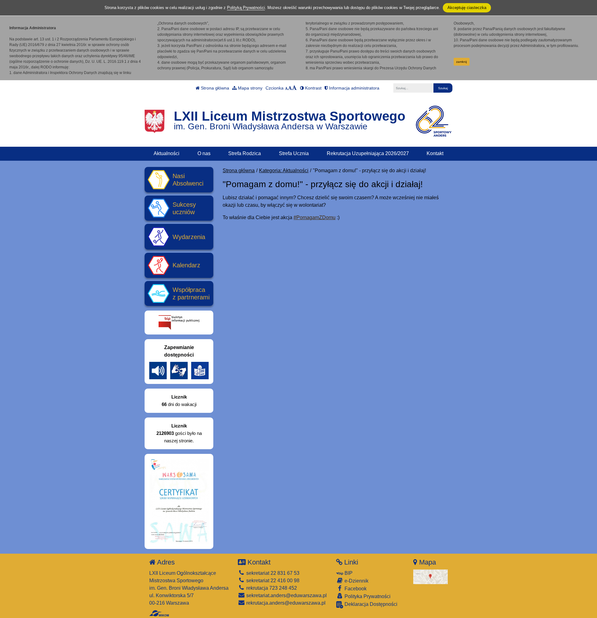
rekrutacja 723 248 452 (271, 588)
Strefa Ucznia (294, 153)
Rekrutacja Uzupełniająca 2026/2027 (368, 153)
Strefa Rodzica (244, 153)
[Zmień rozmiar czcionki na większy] (290, 87)
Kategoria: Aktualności (283, 170)
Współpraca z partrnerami (191, 293)
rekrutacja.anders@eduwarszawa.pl (285, 603)
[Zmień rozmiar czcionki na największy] (294, 87)
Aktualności (166, 153)
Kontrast (313, 87)
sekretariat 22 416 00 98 (272, 580)
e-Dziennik (355, 580)
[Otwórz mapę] (430, 576)
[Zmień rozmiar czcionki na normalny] (286, 87)
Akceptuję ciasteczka (466, 7)
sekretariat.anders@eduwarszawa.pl (286, 595)
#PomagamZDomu (315, 217)
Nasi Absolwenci (188, 180)
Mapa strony (249, 87)
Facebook (355, 588)
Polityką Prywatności (246, 7)
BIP (348, 573)
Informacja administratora (353, 87)
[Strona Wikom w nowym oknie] (159, 613)
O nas (204, 153)
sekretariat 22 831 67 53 (272, 573)
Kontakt (435, 153)
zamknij (461, 61)
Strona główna (214, 87)
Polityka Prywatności (367, 596)
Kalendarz (186, 265)
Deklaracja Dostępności (370, 604)
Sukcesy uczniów (184, 208)
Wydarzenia (189, 236)
